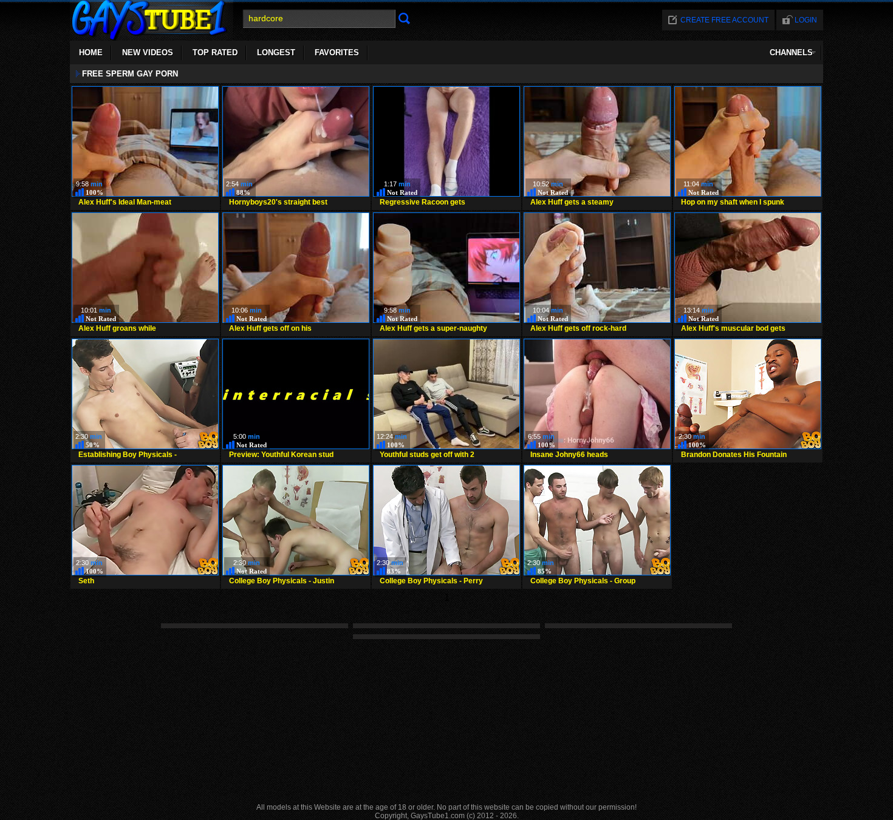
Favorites (337, 52)
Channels (791, 52)
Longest (276, 52)
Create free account (724, 20)
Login (806, 20)
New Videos (147, 52)
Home (91, 52)
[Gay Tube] (151, 37)
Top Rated (215, 52)
